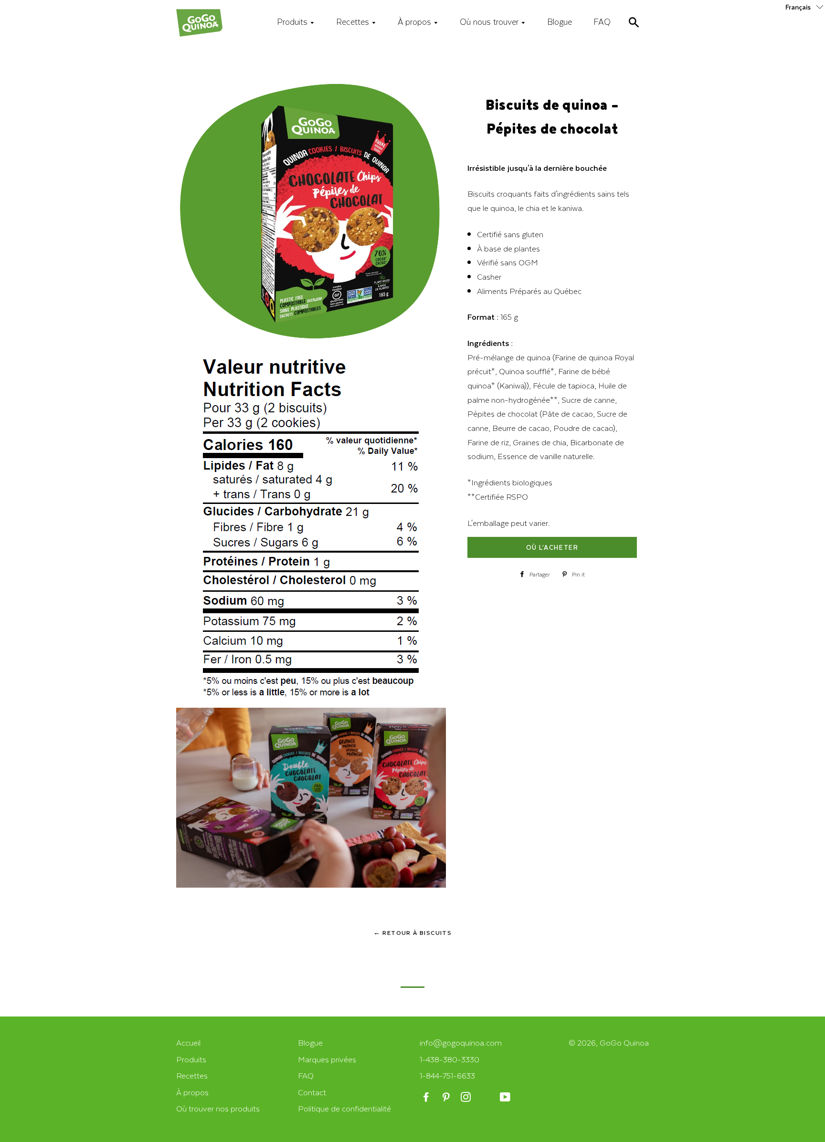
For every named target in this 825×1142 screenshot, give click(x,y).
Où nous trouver (490, 21)
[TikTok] (486, 1097)
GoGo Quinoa (624, 1042)
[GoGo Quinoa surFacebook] (427, 1097)
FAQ (602, 21)
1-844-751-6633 (447, 1075)
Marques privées (327, 1059)
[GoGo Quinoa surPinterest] (446, 1097)
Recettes (353, 21)
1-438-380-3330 (449, 1059)
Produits (293, 21)
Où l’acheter (552, 547)
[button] (805, 6)
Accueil (188, 1042)
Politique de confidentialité (344, 1108)
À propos (416, 21)
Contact (312, 1092)
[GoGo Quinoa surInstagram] (466, 1097)
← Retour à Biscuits (412, 932)
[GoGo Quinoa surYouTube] (505, 1097)
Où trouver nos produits (218, 1108)
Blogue (559, 21)
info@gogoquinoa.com (461, 1042)
